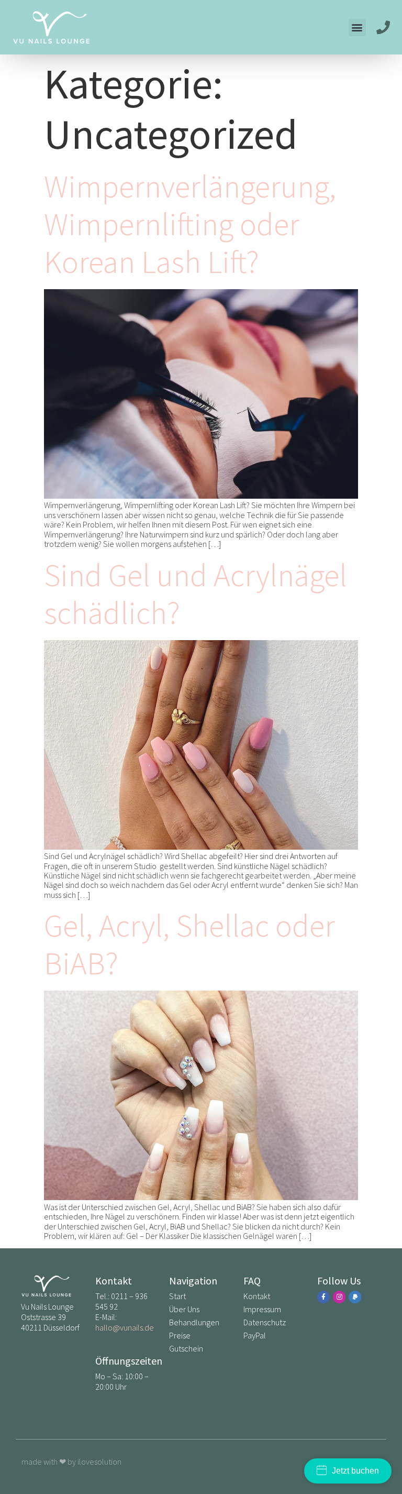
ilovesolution (99, 1461)
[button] (357, 27)
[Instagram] (339, 1297)
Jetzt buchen (355, 1470)
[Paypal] (355, 1297)
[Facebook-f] (323, 1297)
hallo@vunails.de (124, 1327)
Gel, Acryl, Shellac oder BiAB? (189, 944)
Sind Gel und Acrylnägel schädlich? (195, 593)
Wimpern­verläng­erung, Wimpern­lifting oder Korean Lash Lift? (190, 224)
